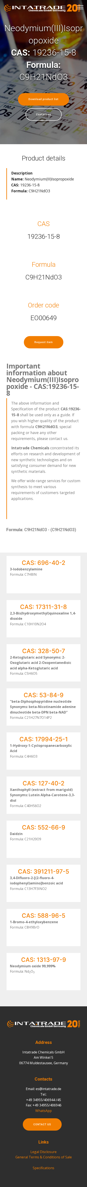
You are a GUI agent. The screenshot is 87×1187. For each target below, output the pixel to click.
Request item (43, 342)
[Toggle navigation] (80, 7)
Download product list (43, 99)
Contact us (43, 114)
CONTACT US (42, 1124)
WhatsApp (43, 1110)
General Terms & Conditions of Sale (43, 1157)
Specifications (43, 1168)
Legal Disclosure (43, 1151)
